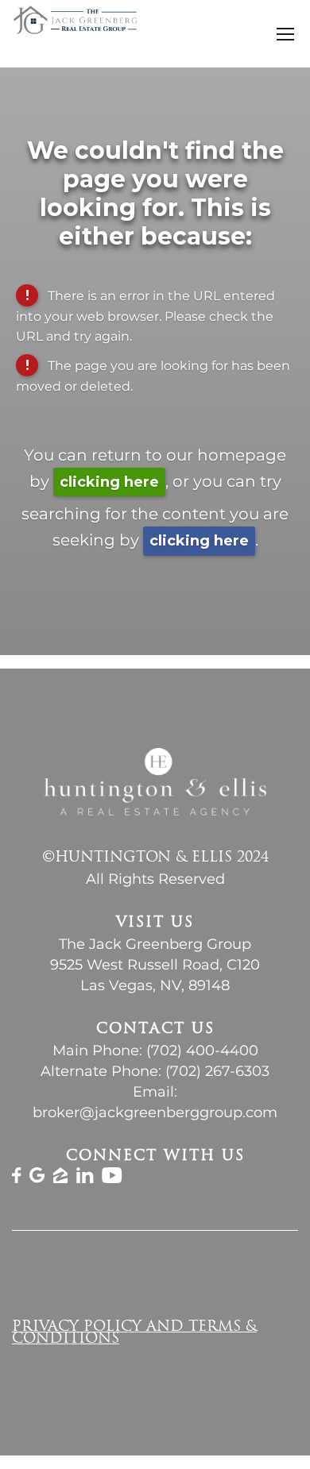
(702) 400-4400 (202, 1050)
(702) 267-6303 (217, 1071)
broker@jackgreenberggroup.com (155, 1112)
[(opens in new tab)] (16, 1178)
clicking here (109, 482)
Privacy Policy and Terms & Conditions (134, 1334)
